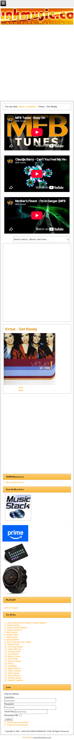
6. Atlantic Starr (11, 635)
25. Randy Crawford (13, 680)
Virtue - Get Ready (21, 329)
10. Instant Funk (11, 644)
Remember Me (11, 715)
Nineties (32, 106)
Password (9, 704)
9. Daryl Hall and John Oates (17, 642)
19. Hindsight (10, 666)
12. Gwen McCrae (12, 649)
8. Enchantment (11, 639)
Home (22, 106)
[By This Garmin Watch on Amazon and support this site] (15, 594)
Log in (8, 719)
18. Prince (9, 663)
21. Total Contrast (12, 671)
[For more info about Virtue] (31, 384)
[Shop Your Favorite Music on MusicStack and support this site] (18, 520)
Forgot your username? (18, 722)
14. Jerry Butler (11, 654)
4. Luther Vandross (13, 630)
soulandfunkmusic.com (42, 737)
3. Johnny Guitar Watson (15, 627)
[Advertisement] (37, 63)
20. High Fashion (12, 668)
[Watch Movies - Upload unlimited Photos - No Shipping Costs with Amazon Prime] (15, 541)
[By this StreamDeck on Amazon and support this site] (15, 563)
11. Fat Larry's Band (13, 647)
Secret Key (9, 711)
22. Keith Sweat (11, 673)
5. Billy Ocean (10, 632)
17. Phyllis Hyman (12, 661)
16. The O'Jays (11, 659)
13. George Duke (12, 651)
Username (9, 697)
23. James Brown (12, 675)
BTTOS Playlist (11, 608)
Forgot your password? (18, 725)
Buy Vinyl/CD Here (15, 482)
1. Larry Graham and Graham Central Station (25, 623)
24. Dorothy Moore (13, 678)
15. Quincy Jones (12, 656)
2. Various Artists (12, 625)
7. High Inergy (10, 637)
